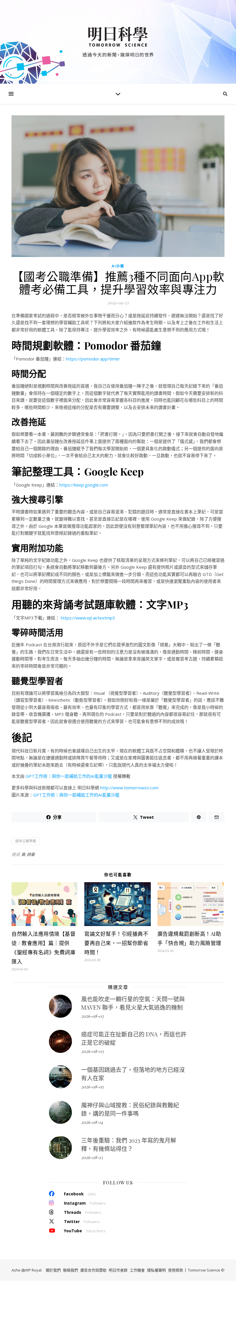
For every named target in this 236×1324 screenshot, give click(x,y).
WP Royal (33, 1270)
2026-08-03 (92, 1016)
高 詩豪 (28, 854)
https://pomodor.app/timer (93, 359)
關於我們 (53, 1270)
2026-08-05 (92, 1087)
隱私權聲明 (156, 1270)
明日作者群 (118, 1270)
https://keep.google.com (83, 485)
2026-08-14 (92, 1122)
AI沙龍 (118, 266)
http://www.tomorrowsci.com (129, 787)
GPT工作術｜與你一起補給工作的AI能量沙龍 (69, 776)
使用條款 (175, 1270)
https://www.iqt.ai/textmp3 (88, 618)
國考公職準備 (25, 841)
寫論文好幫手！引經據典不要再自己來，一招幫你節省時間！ (116, 943)
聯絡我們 (70, 1270)
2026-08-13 (92, 1157)
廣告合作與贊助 (93, 1270)
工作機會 (137, 1270)
